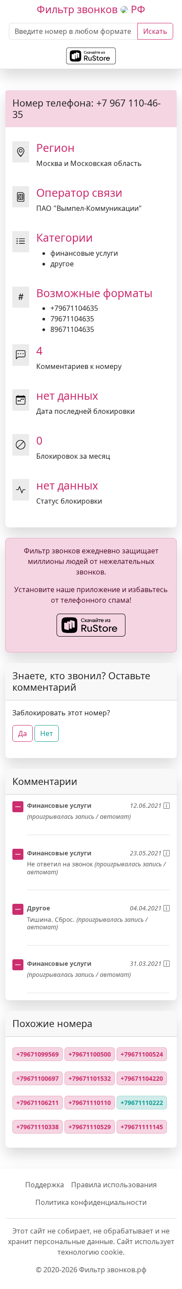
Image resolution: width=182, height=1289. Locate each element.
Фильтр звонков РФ (91, 9)
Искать (155, 31)
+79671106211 (37, 1102)
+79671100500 (89, 1054)
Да (22, 733)
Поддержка (44, 1185)
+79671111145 (142, 1127)
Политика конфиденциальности (91, 1202)
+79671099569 (37, 1054)
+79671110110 (89, 1102)
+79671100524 (142, 1054)
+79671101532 (89, 1078)
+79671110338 (37, 1127)
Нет (46, 733)
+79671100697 (37, 1078)
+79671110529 (89, 1127)
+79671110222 (142, 1102)
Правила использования (114, 1185)
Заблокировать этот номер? (61, 713)
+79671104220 (142, 1078)
